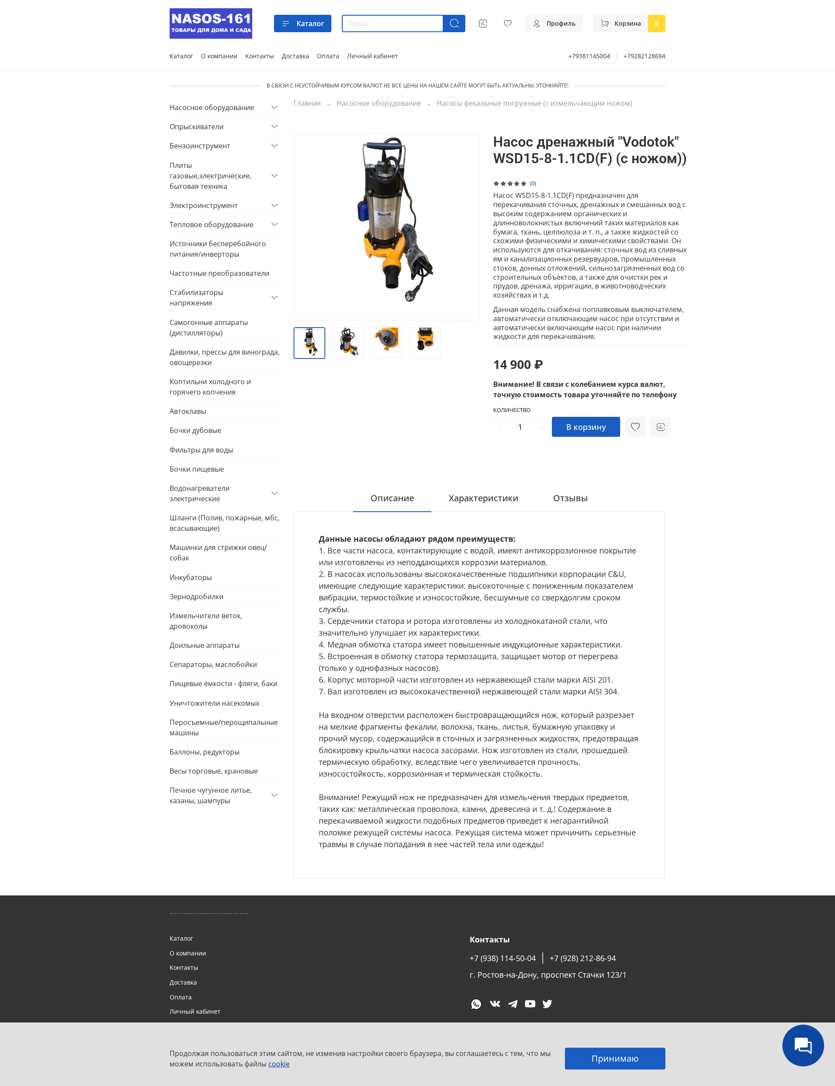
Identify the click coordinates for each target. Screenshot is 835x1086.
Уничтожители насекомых (214, 703)
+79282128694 (644, 56)
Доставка (295, 56)
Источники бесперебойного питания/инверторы (218, 249)
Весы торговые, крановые (214, 771)
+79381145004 (589, 56)
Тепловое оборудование (212, 224)
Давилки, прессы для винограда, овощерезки (225, 357)
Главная (307, 103)
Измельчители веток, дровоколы (206, 621)
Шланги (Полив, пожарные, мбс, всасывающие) (225, 523)
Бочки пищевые (197, 469)
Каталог (310, 23)
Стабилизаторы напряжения (196, 298)
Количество (512, 410)
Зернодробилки (197, 596)
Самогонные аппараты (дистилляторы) (209, 328)
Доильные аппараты (205, 645)
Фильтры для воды (201, 450)
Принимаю (615, 1058)
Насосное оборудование (379, 103)
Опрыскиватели (197, 126)
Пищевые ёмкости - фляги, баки (223, 683)
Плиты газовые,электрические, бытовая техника (210, 176)
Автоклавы (188, 411)
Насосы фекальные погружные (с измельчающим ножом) (534, 103)
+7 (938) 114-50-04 (503, 958)
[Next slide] (465, 227)
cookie (279, 1064)
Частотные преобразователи (219, 273)
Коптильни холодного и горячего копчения (210, 387)
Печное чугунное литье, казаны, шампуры (211, 795)
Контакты (259, 56)
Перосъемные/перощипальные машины (224, 727)
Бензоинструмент (200, 146)
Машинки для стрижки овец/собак (218, 553)
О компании (219, 56)
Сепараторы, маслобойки (213, 664)
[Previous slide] (307, 227)
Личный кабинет (372, 56)
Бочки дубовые (195, 430)
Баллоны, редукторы (205, 752)
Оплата (328, 56)
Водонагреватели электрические (200, 493)
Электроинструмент (204, 205)
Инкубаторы (191, 577)
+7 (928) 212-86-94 (583, 958)
